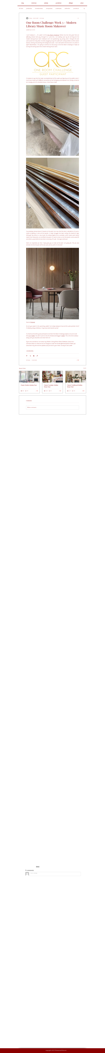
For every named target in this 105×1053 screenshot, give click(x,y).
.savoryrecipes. (49, 8)
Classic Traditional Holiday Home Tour (74, 386)
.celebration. (67, 8)
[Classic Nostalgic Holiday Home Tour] (52, 377)
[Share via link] (37, 355)
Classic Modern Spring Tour (29, 385)
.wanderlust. (76, 8)
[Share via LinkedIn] (33, 355)
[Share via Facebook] (26, 355)
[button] (84, 8)
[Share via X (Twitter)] (30, 355)
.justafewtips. (29, 8)
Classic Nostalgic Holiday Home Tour (51, 386)
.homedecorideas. (39, 8)
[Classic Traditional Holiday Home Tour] (75, 377)
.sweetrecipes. (58, 8)
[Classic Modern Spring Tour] (29, 377)
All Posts (21, 8)
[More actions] (78, 18)
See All (84, 368)
